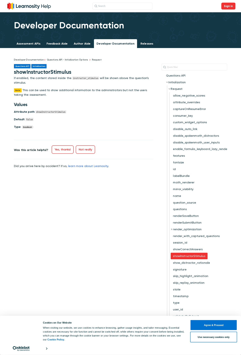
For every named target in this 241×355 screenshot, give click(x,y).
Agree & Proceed (213, 325)
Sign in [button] (228, 6)
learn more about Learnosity (88, 166)
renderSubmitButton (187, 222)
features (179, 155)
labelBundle (181, 176)
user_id (178, 309)
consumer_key (183, 115)
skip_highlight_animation (190, 276)
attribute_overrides (186, 102)
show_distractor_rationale (191, 262)
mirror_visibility (183, 189)
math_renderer (183, 182)
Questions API (175, 75)
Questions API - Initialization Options (67, 59)
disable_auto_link (185, 129)
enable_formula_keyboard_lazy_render (200, 149)
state (177, 289)
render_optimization (187, 229)
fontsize (178, 162)
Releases (147, 43)
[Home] (29, 5)
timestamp (180, 296)
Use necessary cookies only (214, 336)
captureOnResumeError (189, 109)
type (176, 302)
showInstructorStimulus (189, 256)
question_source (184, 202)
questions (180, 209)
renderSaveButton (186, 215)
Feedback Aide (57, 43)
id (174, 169)
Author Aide (82, 43)
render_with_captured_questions (196, 236)
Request (96, 59)
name (177, 195)
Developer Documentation (115, 43)
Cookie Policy (55, 339)
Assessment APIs (28, 43)
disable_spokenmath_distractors (196, 135)
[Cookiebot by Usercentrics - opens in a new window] (21, 348)
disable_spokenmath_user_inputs (196, 142)
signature (179, 269)
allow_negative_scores (189, 95)
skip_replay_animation (188, 282)
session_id (180, 242)
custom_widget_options (190, 122)
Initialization (177, 82)
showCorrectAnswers (188, 249)
